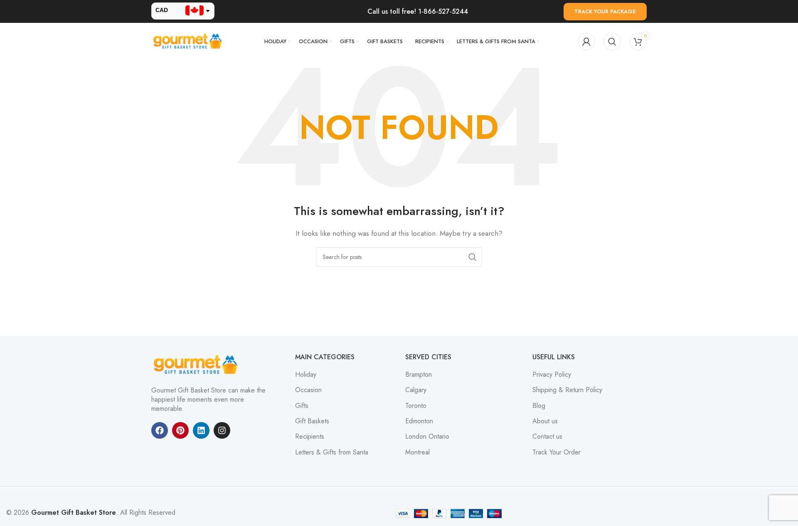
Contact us (547, 436)
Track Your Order (556, 452)
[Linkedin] (201, 430)
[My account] (586, 41)
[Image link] (197, 364)
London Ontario (427, 436)
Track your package (605, 11)
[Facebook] (159, 430)
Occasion (308, 390)
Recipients (309, 436)
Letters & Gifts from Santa (331, 452)
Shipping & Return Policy (567, 390)
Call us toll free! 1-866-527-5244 (417, 11)
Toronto (415, 405)
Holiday (305, 374)
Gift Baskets (312, 421)
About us (545, 421)
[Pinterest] (180, 430)
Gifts (301, 405)
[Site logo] (188, 41)
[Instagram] (222, 430)
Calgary (415, 390)
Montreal (417, 452)
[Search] (612, 41)
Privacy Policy (551, 374)
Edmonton (419, 421)
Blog (538, 405)
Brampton (418, 374)
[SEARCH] (472, 257)
